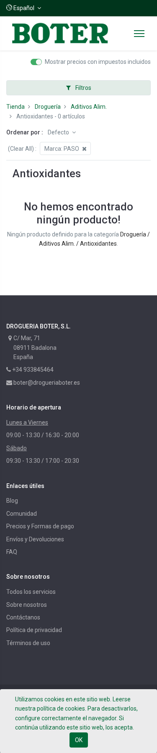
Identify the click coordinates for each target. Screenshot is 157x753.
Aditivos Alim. (89, 106)
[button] (23, 8)
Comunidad (21, 513)
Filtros (82, 87)
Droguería (48, 106)
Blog (12, 500)
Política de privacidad (34, 630)
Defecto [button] (59, 132)
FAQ (11, 551)
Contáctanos (23, 617)
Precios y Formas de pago (40, 526)
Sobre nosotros (26, 604)
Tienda (15, 106)
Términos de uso (28, 643)
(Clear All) (21, 148)
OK (78, 740)
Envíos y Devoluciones (35, 539)
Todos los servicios (31, 591)
